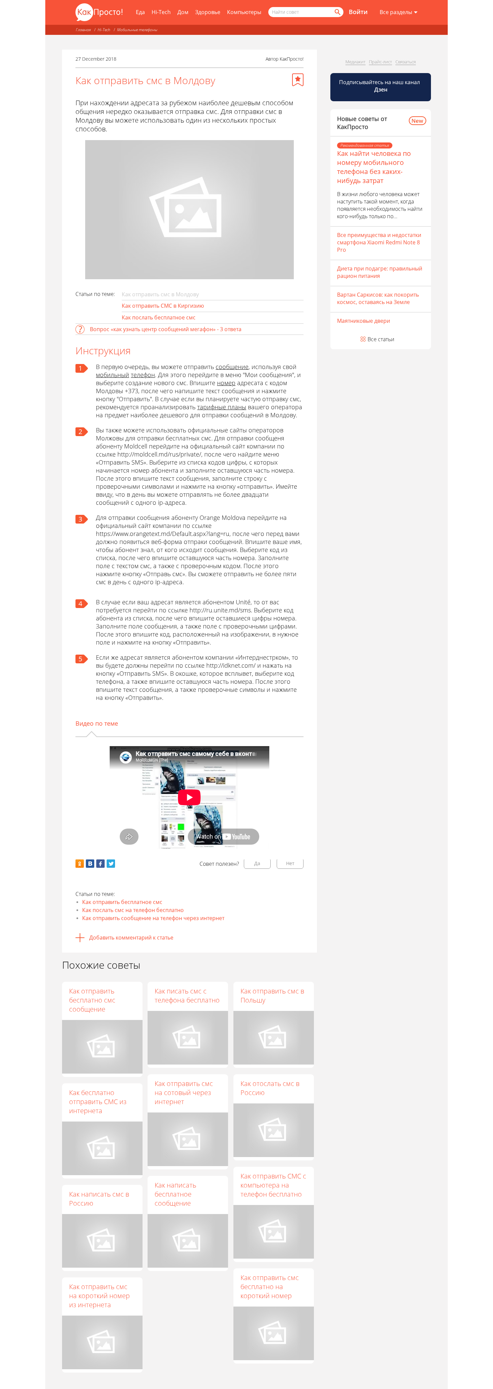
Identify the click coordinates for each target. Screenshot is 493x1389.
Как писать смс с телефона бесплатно (187, 995)
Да (257, 863)
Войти (358, 12)
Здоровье (207, 12)
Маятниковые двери (363, 320)
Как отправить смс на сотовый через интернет (184, 1092)
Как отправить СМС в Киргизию (163, 305)
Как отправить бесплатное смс (122, 902)
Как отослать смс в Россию (269, 1088)
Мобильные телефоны (137, 30)
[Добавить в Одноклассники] (79, 863)
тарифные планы (221, 407)
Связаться (405, 62)
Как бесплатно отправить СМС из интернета (97, 1101)
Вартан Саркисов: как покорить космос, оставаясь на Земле (378, 298)
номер (226, 383)
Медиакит (355, 62)
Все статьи (381, 339)
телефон (143, 375)
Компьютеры (244, 12)
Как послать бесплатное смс (159, 317)
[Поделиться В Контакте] (90, 863)
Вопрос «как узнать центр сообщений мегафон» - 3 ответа (165, 329)
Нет (290, 863)
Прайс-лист (380, 62)
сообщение (232, 367)
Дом (182, 12)
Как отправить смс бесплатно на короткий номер (269, 1286)
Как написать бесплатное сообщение (175, 1194)
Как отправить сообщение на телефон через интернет (153, 918)
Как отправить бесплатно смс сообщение (92, 1000)
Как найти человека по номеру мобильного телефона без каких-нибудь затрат (374, 167)
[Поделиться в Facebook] (100, 863)
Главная (83, 30)
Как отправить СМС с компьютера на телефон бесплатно (273, 1185)
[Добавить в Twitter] (111, 863)
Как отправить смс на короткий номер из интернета (99, 1295)
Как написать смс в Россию (99, 1199)
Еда (140, 12)
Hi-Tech (161, 12)
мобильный (112, 375)
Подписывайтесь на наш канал (380, 85)
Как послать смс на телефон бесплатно (133, 910)
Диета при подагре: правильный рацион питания (379, 272)
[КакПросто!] (98, 12)
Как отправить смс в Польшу (272, 995)
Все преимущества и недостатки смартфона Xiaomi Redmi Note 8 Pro (379, 242)
